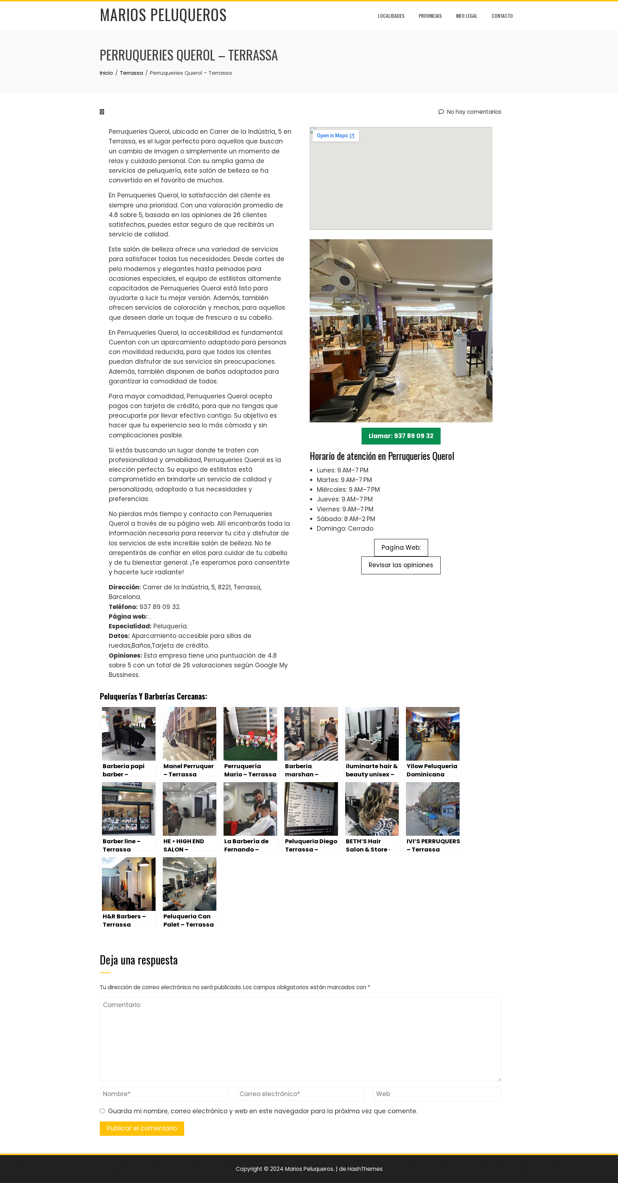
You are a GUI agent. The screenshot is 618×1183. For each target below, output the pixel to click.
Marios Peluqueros (163, 14)
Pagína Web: (401, 547)
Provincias (430, 15)
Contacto (502, 15)
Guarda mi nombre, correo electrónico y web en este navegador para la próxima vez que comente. (262, 1111)
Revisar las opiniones (401, 565)
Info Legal (466, 15)
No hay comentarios (473, 112)
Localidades (391, 15)
